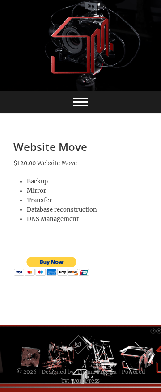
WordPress (85, 380)
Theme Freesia (97, 371)
